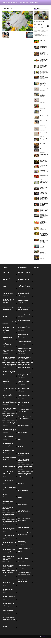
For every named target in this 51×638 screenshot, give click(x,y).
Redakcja (27, 2)
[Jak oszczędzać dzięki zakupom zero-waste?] (36, 89)
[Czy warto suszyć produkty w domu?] (36, 111)
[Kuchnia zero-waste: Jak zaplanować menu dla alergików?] (36, 240)
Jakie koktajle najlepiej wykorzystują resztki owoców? (7, 574)
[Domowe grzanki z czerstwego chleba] (36, 193)
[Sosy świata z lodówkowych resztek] (36, 171)
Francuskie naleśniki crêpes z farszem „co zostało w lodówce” (44, 198)
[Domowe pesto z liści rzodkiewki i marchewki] (36, 139)
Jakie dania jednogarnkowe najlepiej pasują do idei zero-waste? (25, 475)
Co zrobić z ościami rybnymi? (9, 487)
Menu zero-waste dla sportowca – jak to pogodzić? (44, 155)
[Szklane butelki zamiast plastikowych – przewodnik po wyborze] (36, 215)
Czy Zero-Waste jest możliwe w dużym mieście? (44, 60)
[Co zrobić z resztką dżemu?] (36, 166)
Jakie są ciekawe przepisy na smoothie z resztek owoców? (25, 550)
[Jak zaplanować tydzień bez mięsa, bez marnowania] (36, 77)
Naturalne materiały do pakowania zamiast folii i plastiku (44, 100)
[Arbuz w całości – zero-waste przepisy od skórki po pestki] (36, 182)
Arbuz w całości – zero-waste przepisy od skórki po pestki (44, 182)
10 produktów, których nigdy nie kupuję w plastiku (44, 176)
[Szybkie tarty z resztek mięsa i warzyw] (36, 117)
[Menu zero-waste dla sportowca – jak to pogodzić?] (36, 155)
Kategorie (13, 2)
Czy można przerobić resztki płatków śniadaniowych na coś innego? (25, 350)
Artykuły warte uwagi (45, 636)
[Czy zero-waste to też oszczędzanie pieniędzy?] (36, 204)
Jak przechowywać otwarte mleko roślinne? (43, 106)
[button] (47, 2)
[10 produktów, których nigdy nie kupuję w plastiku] (36, 176)
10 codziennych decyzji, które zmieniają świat (43, 94)
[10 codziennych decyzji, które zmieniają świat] (36, 94)
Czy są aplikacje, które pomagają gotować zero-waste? (24, 512)
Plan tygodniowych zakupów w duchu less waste (44, 134)
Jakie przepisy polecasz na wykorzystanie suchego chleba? (8, 373)
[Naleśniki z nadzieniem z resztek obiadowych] (36, 129)
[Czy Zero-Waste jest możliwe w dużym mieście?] (36, 60)
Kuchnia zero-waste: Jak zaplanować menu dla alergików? (44, 240)
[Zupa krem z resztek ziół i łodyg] (36, 188)
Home (4, 2)
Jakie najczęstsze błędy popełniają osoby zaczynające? (8, 301)
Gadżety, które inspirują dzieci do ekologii (43, 41)
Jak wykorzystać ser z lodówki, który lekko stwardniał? (23, 558)
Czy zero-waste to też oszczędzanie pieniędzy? (44, 204)
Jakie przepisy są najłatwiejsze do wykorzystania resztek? (8, 582)
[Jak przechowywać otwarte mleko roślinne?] (36, 106)
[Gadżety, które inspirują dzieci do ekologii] (36, 41)
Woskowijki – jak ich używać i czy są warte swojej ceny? (44, 66)
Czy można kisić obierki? (24, 314)
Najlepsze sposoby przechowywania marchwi (43, 83)
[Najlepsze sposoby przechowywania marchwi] (36, 83)
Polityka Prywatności (20, 2)
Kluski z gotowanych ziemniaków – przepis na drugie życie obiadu (40, 23)
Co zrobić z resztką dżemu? (9, 321)
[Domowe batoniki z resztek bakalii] (36, 145)
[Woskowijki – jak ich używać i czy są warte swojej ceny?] (36, 66)
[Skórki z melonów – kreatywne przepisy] (36, 162)
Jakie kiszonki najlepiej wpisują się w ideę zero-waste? (24, 327)
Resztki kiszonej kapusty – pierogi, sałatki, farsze (43, 222)
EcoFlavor (36, 25)
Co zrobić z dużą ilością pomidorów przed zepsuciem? (8, 558)
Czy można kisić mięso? (24, 320)
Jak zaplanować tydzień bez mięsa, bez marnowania (44, 77)
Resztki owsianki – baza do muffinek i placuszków (43, 47)
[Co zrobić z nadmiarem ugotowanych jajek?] (36, 257)
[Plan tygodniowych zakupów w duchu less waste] (36, 134)
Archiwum (8, 2)
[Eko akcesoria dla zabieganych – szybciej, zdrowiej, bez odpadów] (36, 54)
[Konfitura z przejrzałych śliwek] (36, 246)
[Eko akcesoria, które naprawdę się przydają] (36, 72)
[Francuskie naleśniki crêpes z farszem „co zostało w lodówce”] (36, 198)
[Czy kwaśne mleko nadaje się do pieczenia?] (36, 251)
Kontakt (37, 2)
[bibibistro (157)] (17, 30)
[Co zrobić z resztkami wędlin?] (36, 228)
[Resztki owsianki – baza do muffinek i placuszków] (36, 47)
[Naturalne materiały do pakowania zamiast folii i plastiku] (36, 100)
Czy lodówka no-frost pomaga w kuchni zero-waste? (8, 473)
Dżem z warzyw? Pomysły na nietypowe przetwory (44, 149)
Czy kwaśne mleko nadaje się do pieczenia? (43, 251)
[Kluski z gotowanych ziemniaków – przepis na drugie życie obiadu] (41, 15)
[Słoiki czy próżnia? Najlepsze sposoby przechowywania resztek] (36, 122)
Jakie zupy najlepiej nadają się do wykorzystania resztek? (24, 374)
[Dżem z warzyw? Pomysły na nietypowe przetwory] (36, 150)
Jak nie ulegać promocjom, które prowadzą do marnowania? (8, 329)
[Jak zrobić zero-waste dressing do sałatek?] (36, 210)
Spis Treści (32, 2)
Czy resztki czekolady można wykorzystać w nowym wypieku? (25, 293)
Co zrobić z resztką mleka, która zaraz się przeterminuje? (24, 541)
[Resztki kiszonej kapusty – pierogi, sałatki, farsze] (36, 222)
